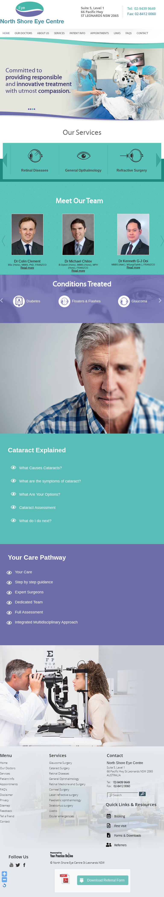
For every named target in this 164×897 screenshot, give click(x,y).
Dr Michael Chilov (25, 261)
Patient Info (77, 33)
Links (117, 33)
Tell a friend (7, 816)
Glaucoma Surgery (60, 763)
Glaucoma (86, 301)
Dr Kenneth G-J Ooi (80, 261)
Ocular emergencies (61, 816)
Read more (25, 270)
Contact (142, 33)
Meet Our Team (79, 201)
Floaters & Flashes (33, 301)
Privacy (4, 800)
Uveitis (53, 811)
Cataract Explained (37, 450)
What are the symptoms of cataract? (50, 481)
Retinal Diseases (59, 773)
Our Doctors (23, 33)
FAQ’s (3, 789)
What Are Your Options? (39, 494)
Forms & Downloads (127, 835)
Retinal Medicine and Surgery (67, 784)
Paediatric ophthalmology (65, 800)
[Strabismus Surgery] (132, 165)
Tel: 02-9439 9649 (141, 8)
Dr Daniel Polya (131, 261)
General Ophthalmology (64, 779)
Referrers (120, 845)
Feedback (6, 811)
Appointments (99, 33)
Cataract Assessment (37, 507)
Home (6, 33)
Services (59, 33)
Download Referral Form (105, 880)
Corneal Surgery (59, 789)
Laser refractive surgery (63, 795)
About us (43, 33)
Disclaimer (6, 795)
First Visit (120, 826)
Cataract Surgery (59, 768)
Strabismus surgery (61, 805)
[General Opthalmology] (35, 165)
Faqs (129, 33)
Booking (119, 816)
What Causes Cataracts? (40, 468)
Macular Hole (139, 301)
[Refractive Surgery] (83, 165)
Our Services (82, 132)
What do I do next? (35, 521)
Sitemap (5, 805)
